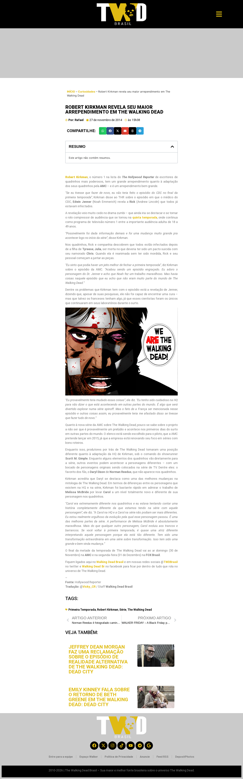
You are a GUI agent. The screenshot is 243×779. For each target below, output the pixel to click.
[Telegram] (140, 745)
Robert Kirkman (107, 609)
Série (122, 609)
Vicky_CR (89, 586)
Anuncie (145, 756)
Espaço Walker (89, 756)
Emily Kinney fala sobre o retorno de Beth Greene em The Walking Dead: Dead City (99, 697)
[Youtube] (130, 745)
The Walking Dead (139, 609)
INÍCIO (71, 91)
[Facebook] (94, 745)
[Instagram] (112, 745)
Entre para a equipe (61, 756)
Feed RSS (162, 756)
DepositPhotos (184, 756)
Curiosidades (86, 91)
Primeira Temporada (82, 609)
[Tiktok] (121, 745)
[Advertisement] (121, 53)
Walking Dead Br (93, 566)
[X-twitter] (103, 745)
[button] (102, 131)
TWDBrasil (170, 562)
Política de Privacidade (119, 756)
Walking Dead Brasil (109, 562)
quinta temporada (144, 217)
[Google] (149, 745)
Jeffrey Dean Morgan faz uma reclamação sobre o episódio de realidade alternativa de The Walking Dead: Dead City (98, 659)
